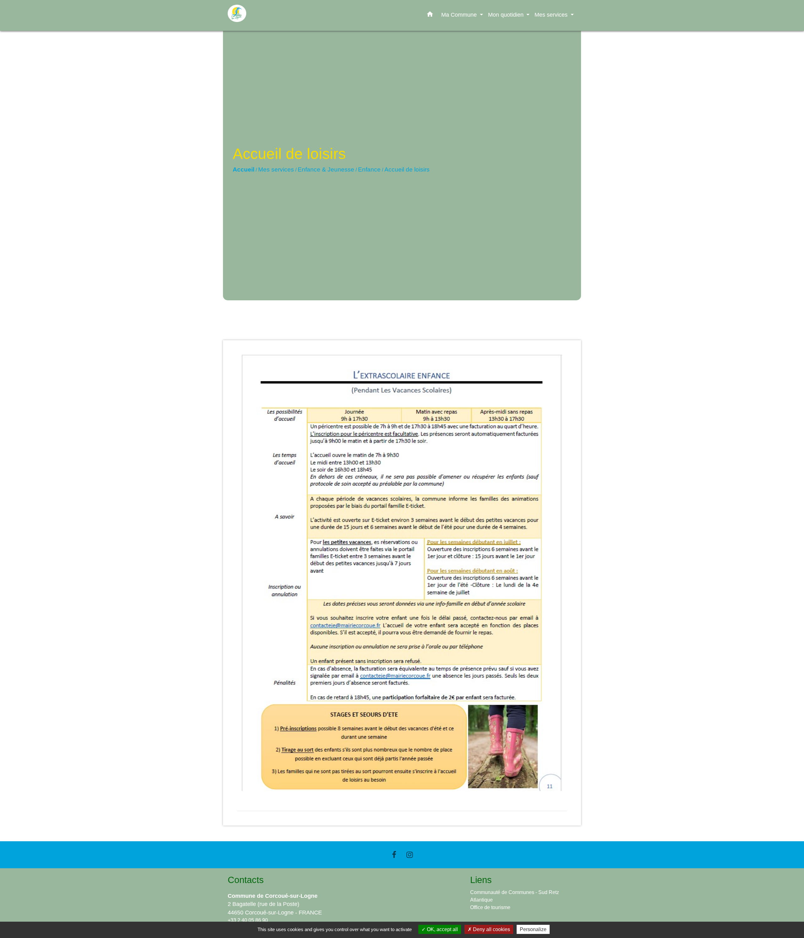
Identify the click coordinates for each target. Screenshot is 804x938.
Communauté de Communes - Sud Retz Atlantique (514, 896)
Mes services (276, 169)
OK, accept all (442, 929)
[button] (430, 15)
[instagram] (410, 854)
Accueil (243, 169)
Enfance (369, 169)
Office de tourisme (490, 907)
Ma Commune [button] (459, 14)
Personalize (533, 929)
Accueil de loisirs (407, 169)
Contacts (246, 880)
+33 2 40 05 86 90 (248, 920)
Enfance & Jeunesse (326, 169)
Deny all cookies (491, 929)
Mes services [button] (552, 14)
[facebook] (394, 854)
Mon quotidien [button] (506, 14)
